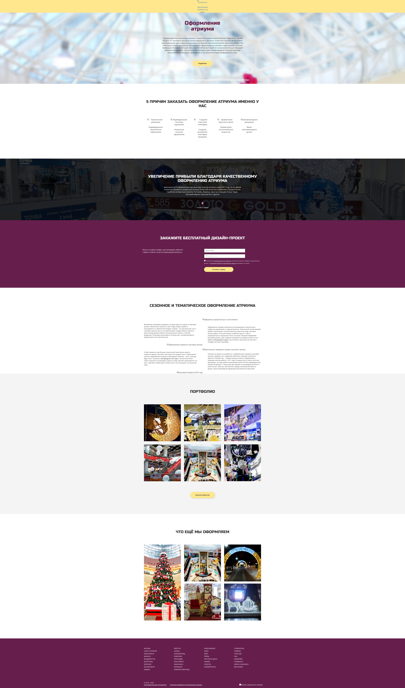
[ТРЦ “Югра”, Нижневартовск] (202, 462)
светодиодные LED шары (169, 359)
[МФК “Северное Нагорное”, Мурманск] (242, 462)
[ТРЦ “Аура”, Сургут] (162, 422)
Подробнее (202, 63)
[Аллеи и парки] (242, 563)
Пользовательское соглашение (155, 685)
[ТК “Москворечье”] (162, 462)
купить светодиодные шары (218, 340)
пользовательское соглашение (222, 261)
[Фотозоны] (202, 602)
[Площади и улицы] (242, 602)
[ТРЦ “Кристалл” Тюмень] (202, 422)
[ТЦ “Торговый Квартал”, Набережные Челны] (242, 422)
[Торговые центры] (202, 563)
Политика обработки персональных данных (186, 685)
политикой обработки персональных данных (223, 263)
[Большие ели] (162, 582)
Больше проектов (202, 495)
